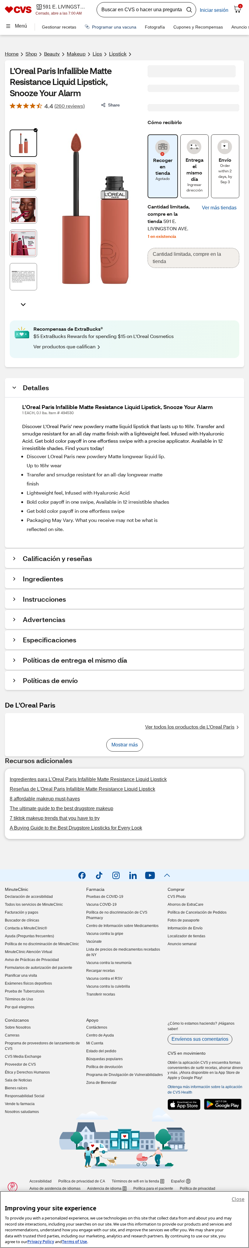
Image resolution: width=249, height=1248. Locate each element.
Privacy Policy (40, 1241)
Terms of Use (74, 1241)
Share (114, 105)
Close (238, 1199)
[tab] (23, 143)
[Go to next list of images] (23, 304)
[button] (219, 208)
